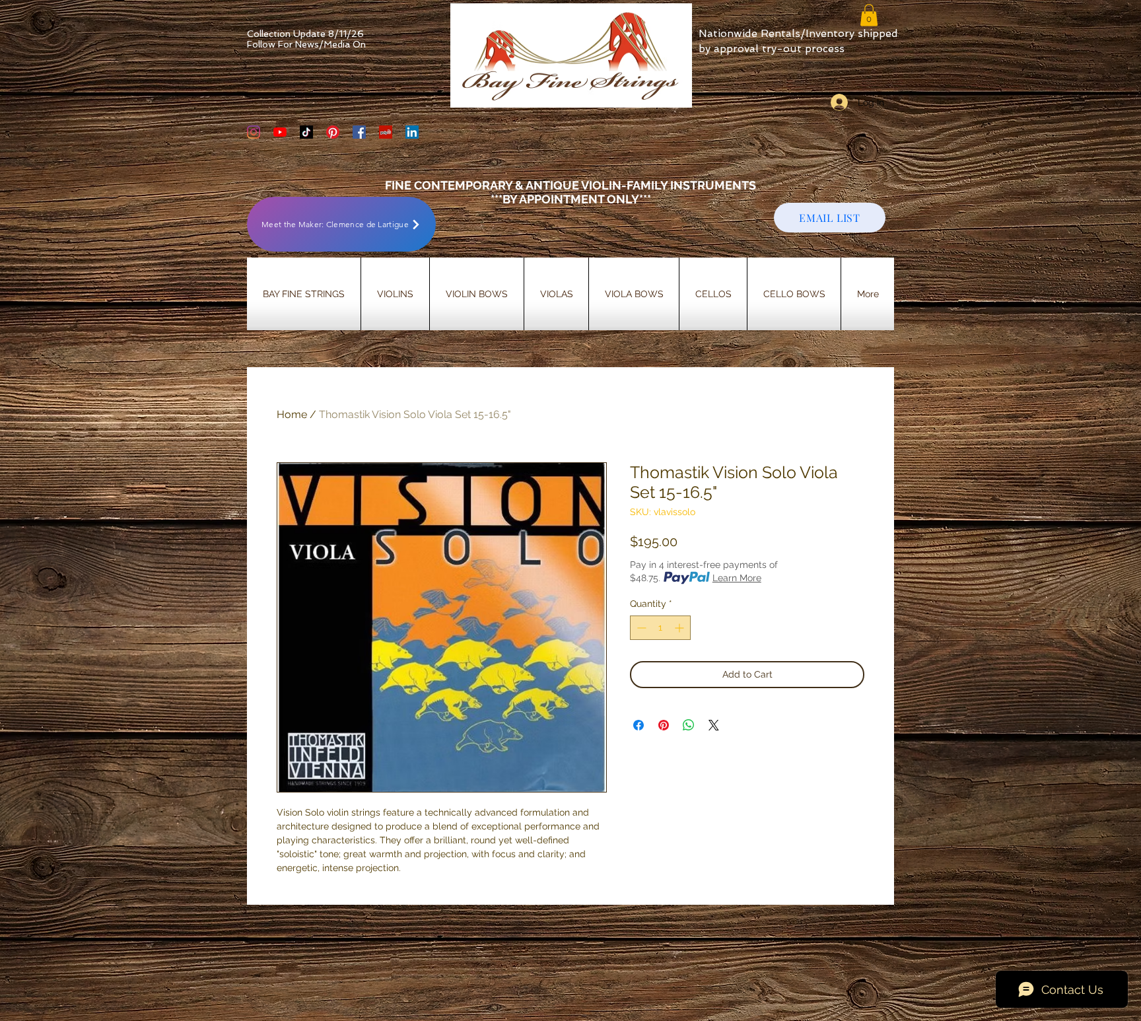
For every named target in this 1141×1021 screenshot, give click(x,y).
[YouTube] (280, 132)
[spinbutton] (660, 627)
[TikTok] (306, 132)
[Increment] (680, 627)
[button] (869, 15)
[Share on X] (714, 725)
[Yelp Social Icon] (385, 132)
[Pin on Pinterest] (664, 725)
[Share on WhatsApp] (689, 725)
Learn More (736, 578)
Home (292, 414)
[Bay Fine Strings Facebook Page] (359, 132)
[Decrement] (640, 627)
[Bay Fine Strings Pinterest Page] (332, 132)
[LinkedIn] (412, 132)
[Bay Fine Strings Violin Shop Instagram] (253, 132)
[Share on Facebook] (638, 725)
